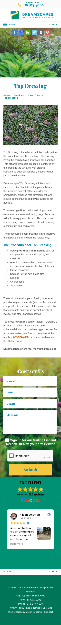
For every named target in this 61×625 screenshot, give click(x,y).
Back (54, 24)
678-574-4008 (33, 5)
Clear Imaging (34, 611)
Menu (11, 24)
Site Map (48, 607)
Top (8, 571)
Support (48, 611)
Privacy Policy (16, 607)
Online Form (15, 341)
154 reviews (36, 494)
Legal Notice (33, 607)
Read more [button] (16, 544)
